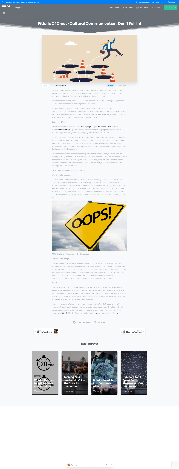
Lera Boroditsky (64, 129)
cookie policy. (104, 465)
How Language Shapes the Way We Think (95, 126)
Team (83, 435)
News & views (86, 441)
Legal (83, 445)
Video (83, 428)
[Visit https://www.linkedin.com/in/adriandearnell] (4, 13)
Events (83, 431)
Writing (84, 421)
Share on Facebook (83, 322)
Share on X (101, 322)
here (95, 313)
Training (84, 425)
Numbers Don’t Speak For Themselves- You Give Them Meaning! (133, 382)
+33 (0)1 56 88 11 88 (170, 2)
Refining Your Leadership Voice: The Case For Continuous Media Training (75, 382)
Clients (83, 438)
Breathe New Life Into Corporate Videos (103, 383)
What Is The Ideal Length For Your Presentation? (44, 383)
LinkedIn (65, 313)
